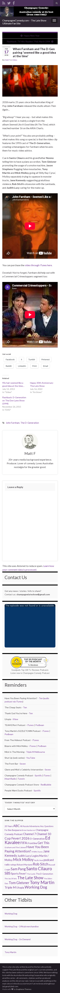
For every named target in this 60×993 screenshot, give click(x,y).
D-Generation (37, 838)
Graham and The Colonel (15, 847)
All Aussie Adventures (30, 826)
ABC (16, 826)
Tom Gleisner (19, 883)
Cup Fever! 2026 (17, 838)
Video (14, 60)
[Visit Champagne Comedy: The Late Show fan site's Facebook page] (14, 2)
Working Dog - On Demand (17, 939)
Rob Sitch (40, 864)
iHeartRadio (10, 778)
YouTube (30, 757)
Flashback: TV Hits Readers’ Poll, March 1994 (28, 41)
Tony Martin (42, 882)
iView (15, 719)
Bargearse (17, 830)
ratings (13, 864)
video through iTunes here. (38, 265)
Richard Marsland (24, 864)
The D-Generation (29, 422)
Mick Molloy (23, 859)
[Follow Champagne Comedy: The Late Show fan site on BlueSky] (9, 2)
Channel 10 (43, 834)
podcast (49, 860)
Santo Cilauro (39, 868)
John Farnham (13, 422)
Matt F (7, 60)
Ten (41, 698)
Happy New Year (32, 35)
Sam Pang (18, 869)
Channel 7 (29, 834)
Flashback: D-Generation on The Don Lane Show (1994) (14, 400)
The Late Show (30, 877)
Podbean (39, 725)
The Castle (31, 874)
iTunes (30, 725)
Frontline (32, 843)
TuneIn (21, 778)
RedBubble (46, 784)
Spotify (38, 775)
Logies (35, 855)
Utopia (20, 887)
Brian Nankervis (28, 830)
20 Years (9, 826)
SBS (7, 873)
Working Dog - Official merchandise (22, 926)
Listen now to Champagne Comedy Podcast (30, 673)
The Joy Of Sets (11, 879)
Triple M (10, 887)
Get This (43, 843)
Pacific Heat (38, 860)
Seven (23, 763)
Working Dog (36, 887)
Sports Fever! (18, 873)
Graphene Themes (23, 989)
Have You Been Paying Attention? (27, 849)
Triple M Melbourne (35, 752)
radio (7, 864)
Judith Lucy (24, 855)
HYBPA (34, 852)
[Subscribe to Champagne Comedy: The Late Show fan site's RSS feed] (3, 2)
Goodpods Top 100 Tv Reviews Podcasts (30, 670)
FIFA (23, 843)
